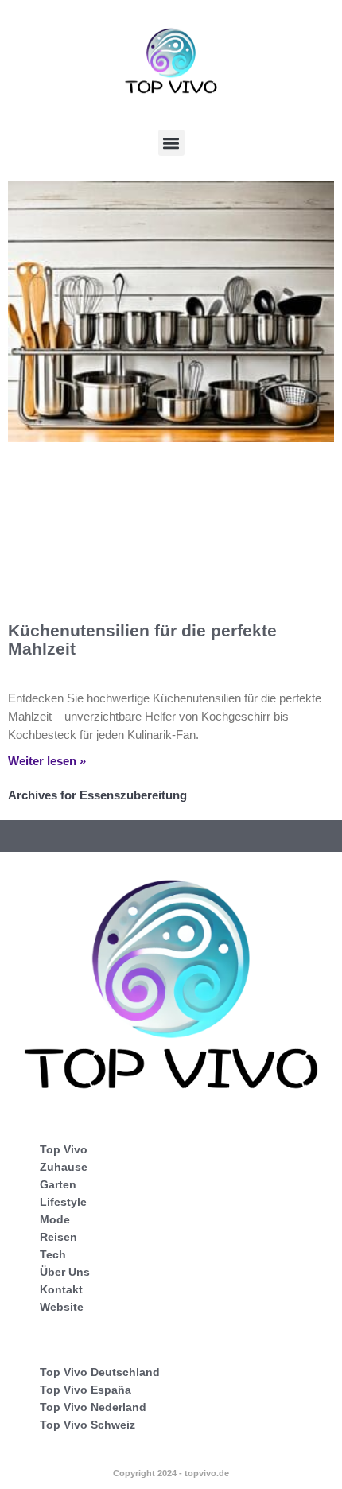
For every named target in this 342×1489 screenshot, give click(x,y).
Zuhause (63, 1166)
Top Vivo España (85, 1389)
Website (62, 1306)
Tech (53, 1254)
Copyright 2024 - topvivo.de (171, 1473)
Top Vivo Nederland (93, 1407)
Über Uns (65, 1271)
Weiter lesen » (47, 761)
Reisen (58, 1236)
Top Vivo (63, 1149)
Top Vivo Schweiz (87, 1424)
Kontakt (61, 1289)
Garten (58, 1184)
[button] (171, 143)
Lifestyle (63, 1201)
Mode (55, 1219)
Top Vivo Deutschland (100, 1372)
